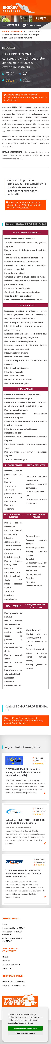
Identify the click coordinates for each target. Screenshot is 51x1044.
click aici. (14, 100)
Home (4, 32)
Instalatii (15, 32)
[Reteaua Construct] (20, 1006)
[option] (25, 18)
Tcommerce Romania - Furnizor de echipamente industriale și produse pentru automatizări (23, 873)
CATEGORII (13, 25)
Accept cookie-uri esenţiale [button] (25, 1028)
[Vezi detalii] (45, 792)
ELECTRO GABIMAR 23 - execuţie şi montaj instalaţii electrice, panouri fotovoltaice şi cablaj (23, 772)
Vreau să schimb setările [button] (25, 1033)
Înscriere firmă (35, 25)
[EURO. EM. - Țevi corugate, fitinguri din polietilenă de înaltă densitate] (14, 811)
